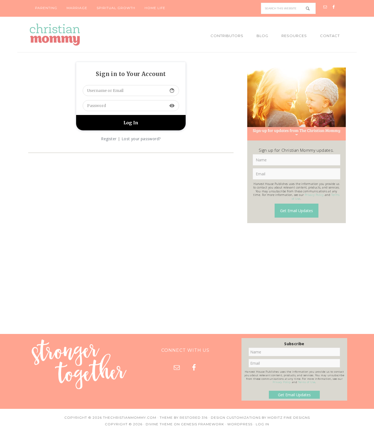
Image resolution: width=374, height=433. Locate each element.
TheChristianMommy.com (129, 417)
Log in (262, 424)
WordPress (239, 424)
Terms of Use (306, 382)
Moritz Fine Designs (288, 417)
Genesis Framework (202, 424)
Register (108, 138)
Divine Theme (159, 424)
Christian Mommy (73, 35)
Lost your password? (141, 138)
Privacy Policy (314, 195)
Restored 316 (194, 417)
